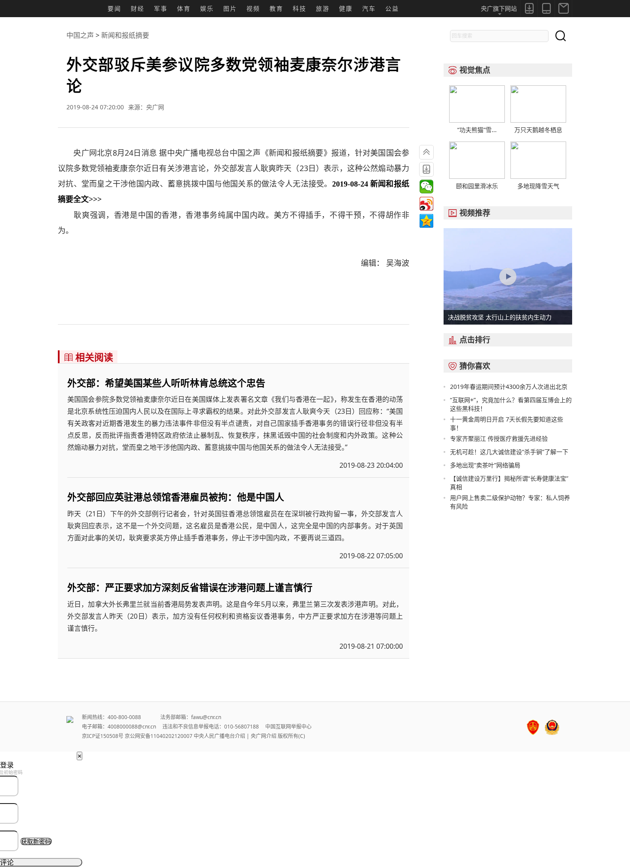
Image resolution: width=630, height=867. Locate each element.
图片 (230, 8)
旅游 (323, 8)
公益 (392, 8)
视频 (253, 8)
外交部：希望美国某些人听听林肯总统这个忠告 (166, 382)
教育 (276, 8)
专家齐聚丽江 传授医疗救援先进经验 (499, 438)
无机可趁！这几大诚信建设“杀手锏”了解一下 (509, 452)
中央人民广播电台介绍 (219, 736)
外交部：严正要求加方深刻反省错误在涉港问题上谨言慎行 (189, 587)
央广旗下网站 (499, 8)
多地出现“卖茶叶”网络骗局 (485, 465)
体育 (184, 8)
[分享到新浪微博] (426, 203)
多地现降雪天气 (538, 186)
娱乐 (207, 8)
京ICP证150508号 (102, 736)
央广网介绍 (263, 736)
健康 (346, 8)
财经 (137, 8)
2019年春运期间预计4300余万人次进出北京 (508, 386)
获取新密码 (36, 841)
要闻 (114, 8)
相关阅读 (88, 356)
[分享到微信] (426, 186)
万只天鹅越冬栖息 (538, 130)
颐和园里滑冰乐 (477, 186)
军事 (161, 8)
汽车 (369, 8)
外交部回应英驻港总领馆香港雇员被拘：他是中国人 (175, 496)
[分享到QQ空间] (426, 221)
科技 (299, 8)
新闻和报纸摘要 (125, 35)
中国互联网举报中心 (288, 726)
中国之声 (80, 35)
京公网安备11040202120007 (158, 736)
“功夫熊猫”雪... (477, 130)
